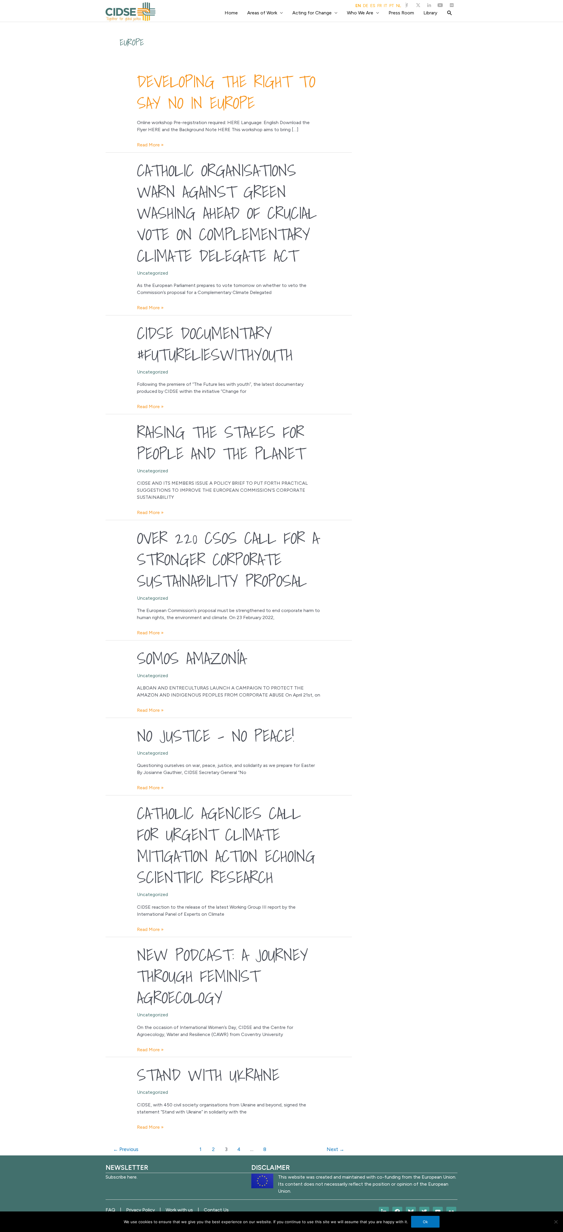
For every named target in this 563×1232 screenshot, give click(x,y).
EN (358, 6)
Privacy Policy (140, 1210)
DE (365, 6)
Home (231, 13)
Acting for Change (312, 13)
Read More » (150, 145)
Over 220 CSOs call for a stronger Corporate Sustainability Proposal (228, 559)
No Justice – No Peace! (215, 735)
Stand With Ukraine (208, 1075)
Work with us (179, 1210)
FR (379, 6)
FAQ (110, 1210)
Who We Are (360, 13)
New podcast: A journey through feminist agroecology (222, 976)
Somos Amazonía (191, 658)
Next (335, 1149)
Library (430, 13)
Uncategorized (152, 273)
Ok (425, 1221)
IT (385, 6)
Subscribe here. (122, 1177)
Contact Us (216, 1210)
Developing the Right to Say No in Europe (226, 92)
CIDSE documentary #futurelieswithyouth (215, 344)
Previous (125, 1149)
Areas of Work (262, 13)
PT (391, 6)
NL (398, 6)
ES (372, 6)
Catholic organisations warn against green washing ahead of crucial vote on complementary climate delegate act (227, 213)
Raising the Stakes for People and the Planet (221, 443)
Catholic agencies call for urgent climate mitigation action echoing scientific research (226, 845)
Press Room (401, 13)
